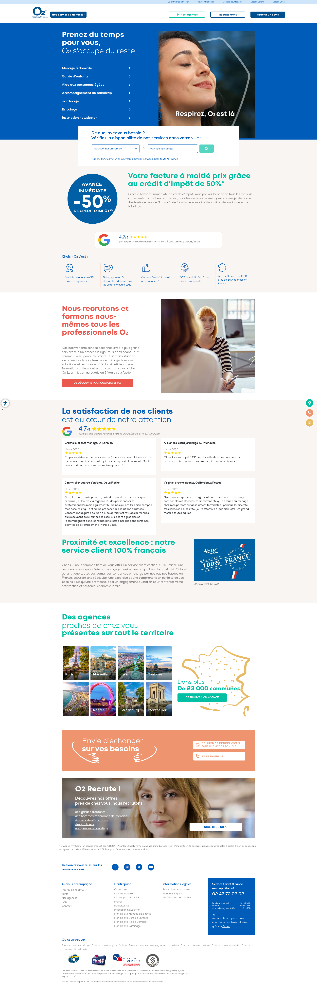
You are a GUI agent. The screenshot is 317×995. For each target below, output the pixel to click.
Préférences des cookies (177, 897)
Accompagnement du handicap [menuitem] (87, 93)
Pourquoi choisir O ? (74, 889)
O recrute (120, 889)
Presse (118, 901)
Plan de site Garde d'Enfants (131, 918)
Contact (66, 906)
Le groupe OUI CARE (126, 897)
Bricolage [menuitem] (69, 109)
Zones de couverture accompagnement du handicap (154, 945)
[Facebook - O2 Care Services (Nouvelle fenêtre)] (115, 867)
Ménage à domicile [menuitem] (77, 68)
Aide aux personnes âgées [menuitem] (83, 85)
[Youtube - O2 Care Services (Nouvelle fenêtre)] (151, 867)
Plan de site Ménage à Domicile (132, 913)
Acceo (226, 926)
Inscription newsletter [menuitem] (79, 118)
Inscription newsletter (127, 909)
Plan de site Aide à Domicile (130, 921)
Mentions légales (172, 893)
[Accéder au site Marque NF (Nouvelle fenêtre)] (76, 960)
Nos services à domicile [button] (67, 14)
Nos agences (189, 14)
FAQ (64, 902)
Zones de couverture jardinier (226, 945)
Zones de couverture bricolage (195, 945)
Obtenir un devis (268, 14)
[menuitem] (187, 15)
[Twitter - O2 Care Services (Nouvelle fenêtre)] (139, 867)
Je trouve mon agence (202, 697)
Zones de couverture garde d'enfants (109, 945)
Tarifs (65, 894)
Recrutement (228, 14)
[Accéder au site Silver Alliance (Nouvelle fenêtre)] (152, 960)
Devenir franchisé (124, 893)
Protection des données (176, 889)
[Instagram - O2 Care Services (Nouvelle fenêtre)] (127, 867)
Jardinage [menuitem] (70, 101)
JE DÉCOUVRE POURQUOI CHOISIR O (97, 382)
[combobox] (116, 149)
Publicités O (121, 905)
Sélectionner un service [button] (108, 148)
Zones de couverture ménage (76, 945)
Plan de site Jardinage (127, 926)
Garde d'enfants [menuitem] (75, 76)
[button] (206, 149)
